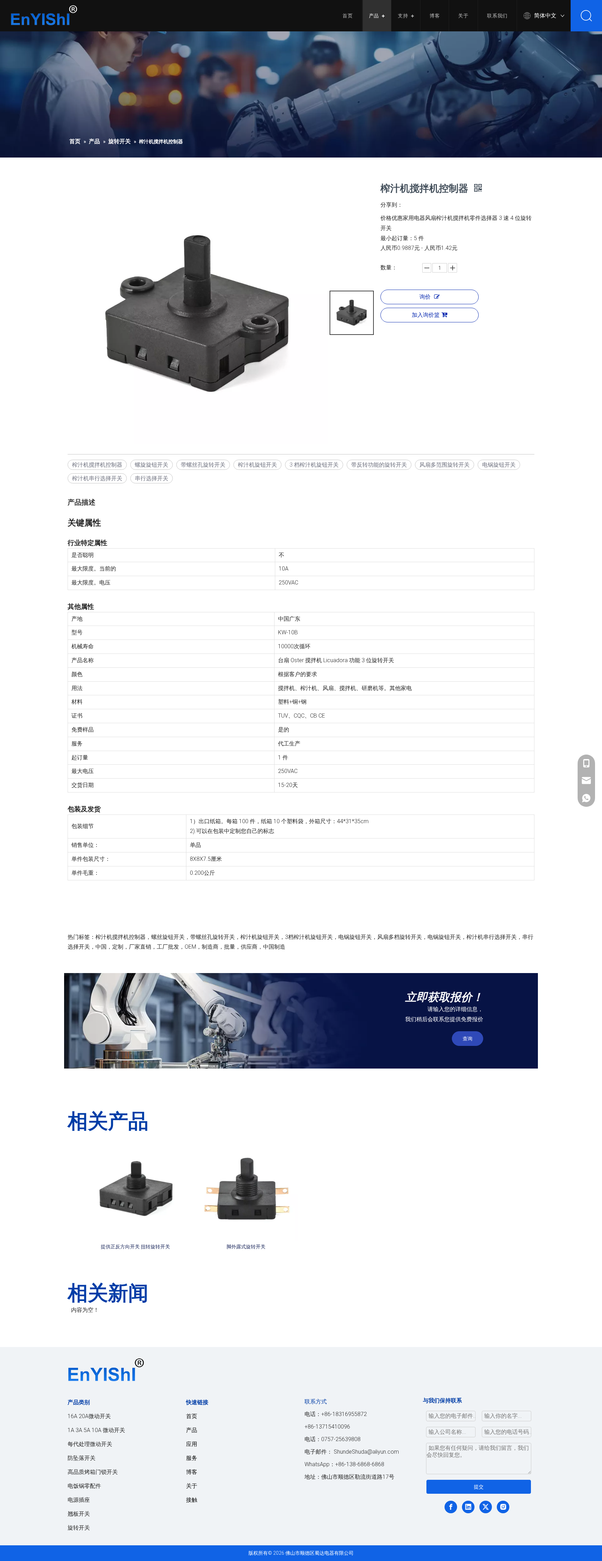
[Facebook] (451, 1507)
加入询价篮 (426, 315)
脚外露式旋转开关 (245, 1246)
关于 (463, 15)
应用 (191, 1444)
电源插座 (79, 1500)
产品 (374, 15)
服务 (191, 1458)
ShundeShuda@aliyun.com (366, 1451)
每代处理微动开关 (90, 1444)
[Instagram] (503, 1507)
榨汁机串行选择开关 (97, 478)
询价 (425, 296)
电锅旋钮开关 (499, 464)
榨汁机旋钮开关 (257, 464)
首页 (347, 15)
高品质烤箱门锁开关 (93, 1472)
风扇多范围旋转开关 (444, 464)
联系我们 (497, 15)
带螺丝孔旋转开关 (203, 464)
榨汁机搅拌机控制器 (97, 464)
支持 (403, 15)
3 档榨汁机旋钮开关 (314, 464)
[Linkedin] (468, 1507)
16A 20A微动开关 (89, 1416)
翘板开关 (79, 1513)
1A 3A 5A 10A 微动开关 (96, 1430)
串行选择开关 (151, 478)
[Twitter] (485, 1507)
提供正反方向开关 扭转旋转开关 (135, 1246)
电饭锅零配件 (84, 1486)
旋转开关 (79, 1527)
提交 (479, 1487)
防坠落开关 (81, 1458)
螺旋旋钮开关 (151, 464)
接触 (191, 1500)
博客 (435, 15)
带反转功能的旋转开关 (379, 464)
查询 (467, 1038)
